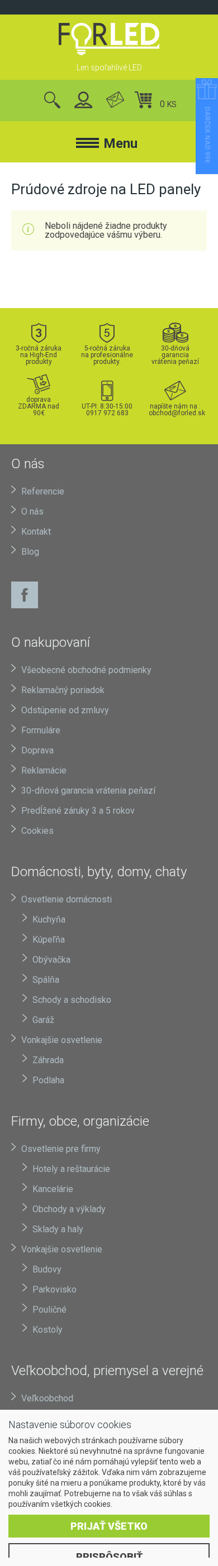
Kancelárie (52, 1189)
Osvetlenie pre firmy (61, 1149)
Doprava (37, 750)
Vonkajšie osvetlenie (61, 1040)
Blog (30, 551)
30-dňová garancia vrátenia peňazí (175, 354)
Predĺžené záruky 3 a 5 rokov (78, 810)
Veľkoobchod (47, 1398)
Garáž (43, 1020)
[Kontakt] (115, 101)
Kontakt (36, 531)
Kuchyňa (48, 919)
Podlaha (48, 1080)
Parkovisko (54, 1289)
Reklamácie (44, 770)
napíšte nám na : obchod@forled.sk (175, 409)
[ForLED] (109, 39)
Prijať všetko (109, 1526)
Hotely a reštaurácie (71, 1169)
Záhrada (48, 1060)
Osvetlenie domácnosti (66, 899)
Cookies (37, 830)
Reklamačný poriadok (63, 690)
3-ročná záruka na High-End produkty (38, 354)
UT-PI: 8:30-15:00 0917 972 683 (107, 409)
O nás (32, 511)
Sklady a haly (57, 1229)
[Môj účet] (83, 101)
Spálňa (45, 979)
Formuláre (40, 730)
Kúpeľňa (48, 939)
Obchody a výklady (69, 1209)
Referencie (42, 491)
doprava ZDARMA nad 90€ (38, 406)
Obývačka (51, 959)
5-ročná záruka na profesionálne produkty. (107, 354)
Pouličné (49, 1309)
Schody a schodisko (71, 1000)
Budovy (46, 1269)
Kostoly (47, 1329)
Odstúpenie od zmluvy (65, 710)
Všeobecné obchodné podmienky (86, 670)
